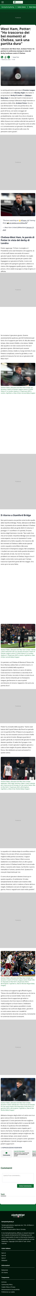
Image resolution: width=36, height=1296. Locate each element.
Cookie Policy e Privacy (8, 1287)
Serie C (3, 1258)
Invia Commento (25, 1186)
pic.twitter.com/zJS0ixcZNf (18, 223)
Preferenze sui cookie (8, 1292)
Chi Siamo (4, 1272)
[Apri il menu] (2, 2)
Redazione (4, 1270)
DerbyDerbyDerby (7, 7)
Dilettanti (4, 1260)
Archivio (3, 1282)
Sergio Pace (16, 57)
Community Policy (6, 1284)
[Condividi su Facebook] (5, 57)
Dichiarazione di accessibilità (10, 1289)
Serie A (3, 1253)
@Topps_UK (25, 220)
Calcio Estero (22, 7)
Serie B (3, 1255)
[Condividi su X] (8, 57)
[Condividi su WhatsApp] (2, 57)
